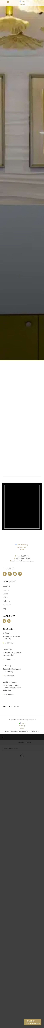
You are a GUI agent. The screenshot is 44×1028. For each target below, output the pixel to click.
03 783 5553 (9, 676)
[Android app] (9, 621)
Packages (6, 601)
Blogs (5, 609)
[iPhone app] (4, 621)
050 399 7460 (9, 694)
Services (6, 590)
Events (5, 594)
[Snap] (15, 574)
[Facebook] (5, 574)
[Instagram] (10, 574)
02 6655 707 (9, 643)
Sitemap (7, 731)
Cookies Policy (35, 731)
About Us (6, 586)
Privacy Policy (26, 731)
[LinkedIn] (20, 574)
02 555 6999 (9, 659)
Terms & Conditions (15, 731)
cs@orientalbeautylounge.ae (23, 561)
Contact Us (7, 605)
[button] (3, 3)
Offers (5, 597)
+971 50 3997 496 (23, 559)
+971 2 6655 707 (23, 556)
